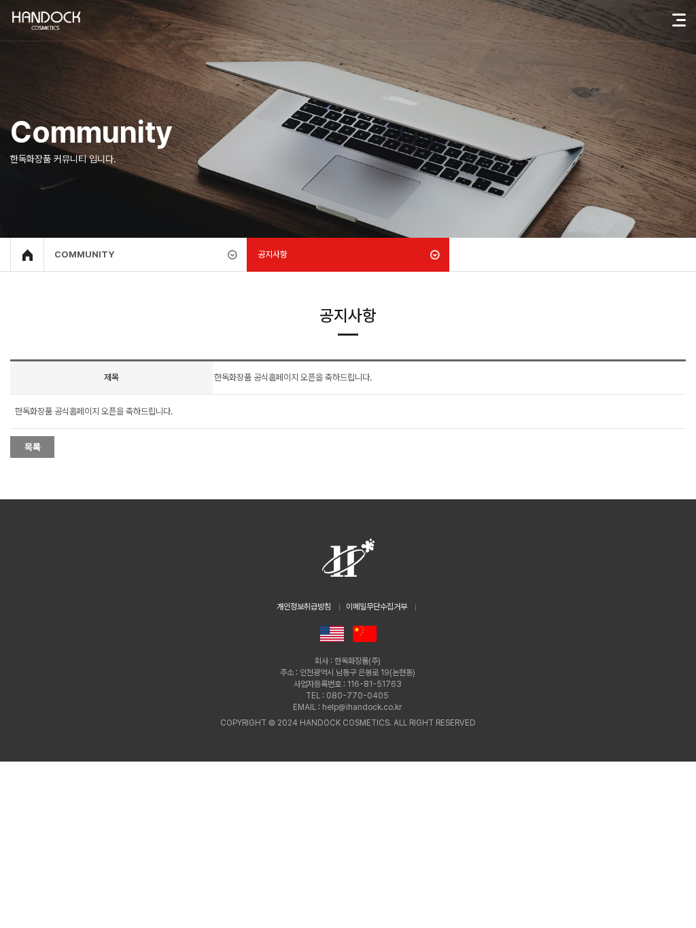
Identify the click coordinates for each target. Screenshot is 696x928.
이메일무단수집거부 (376, 606)
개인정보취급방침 (304, 606)
